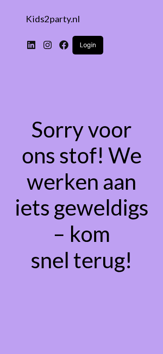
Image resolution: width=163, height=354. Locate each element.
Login (88, 45)
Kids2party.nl (53, 18)
